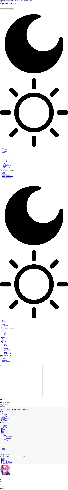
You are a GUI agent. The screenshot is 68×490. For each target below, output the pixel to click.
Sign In (10, 355)
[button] (1, 1)
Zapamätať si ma (4, 484)
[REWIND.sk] (8, 3)
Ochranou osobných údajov (18, 0)
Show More (6, 7)
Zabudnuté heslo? (3, 486)
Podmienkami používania (28, 0)
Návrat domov (2, 406)
